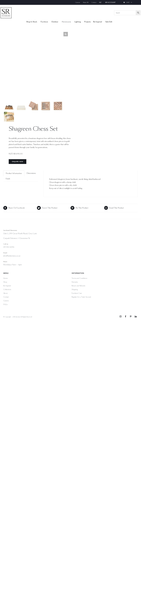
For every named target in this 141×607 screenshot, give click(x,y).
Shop (5, 282)
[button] (65, 34)
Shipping (75, 289)
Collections (7, 289)
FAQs (5, 304)
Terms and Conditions (79, 278)
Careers (6, 301)
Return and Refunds (78, 286)
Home (5, 278)
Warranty (75, 282)
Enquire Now (17, 161)
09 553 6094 (8, 247)
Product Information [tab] (14, 173)
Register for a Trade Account (81, 297)
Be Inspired (7, 286)
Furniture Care (77, 293)
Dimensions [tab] (31, 173)
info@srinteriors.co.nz (11, 256)
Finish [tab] (8, 178)
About (5, 293)
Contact (6, 297)
